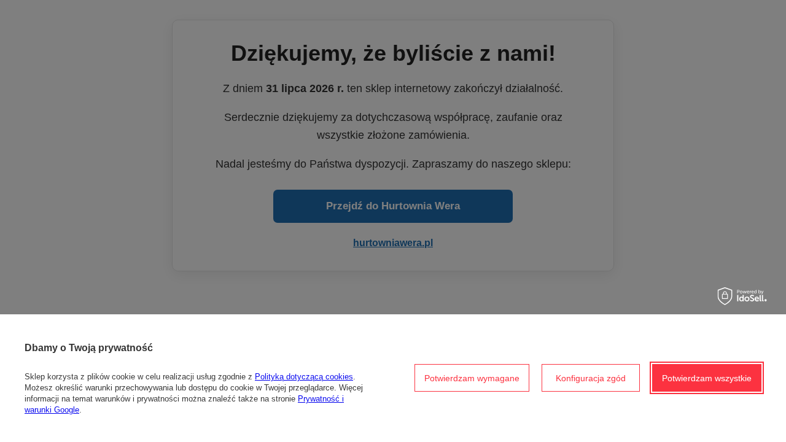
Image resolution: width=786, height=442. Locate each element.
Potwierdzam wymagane (471, 378)
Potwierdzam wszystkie (707, 378)
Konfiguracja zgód (591, 378)
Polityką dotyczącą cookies (304, 376)
